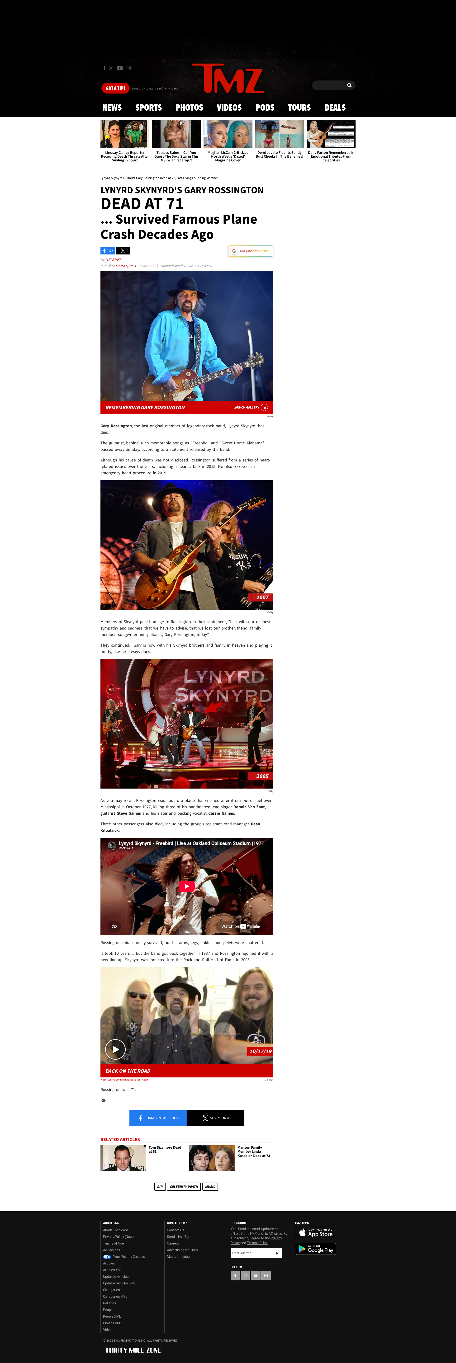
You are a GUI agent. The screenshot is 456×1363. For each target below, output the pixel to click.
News (112, 108)
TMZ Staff (113, 259)
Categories (111, 1290)
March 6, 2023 (126, 265)
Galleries (109, 1303)
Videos (229, 108)
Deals (335, 108)
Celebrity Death (184, 1186)
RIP (159, 1186)
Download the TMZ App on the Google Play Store (316, 1249)
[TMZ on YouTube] (256, 1275)
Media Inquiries (178, 1257)
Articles (109, 1263)
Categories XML (115, 1296)
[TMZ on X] (111, 68)
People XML (112, 1316)
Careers (173, 1243)
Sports (148, 108)
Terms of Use (113, 1243)
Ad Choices (111, 1250)
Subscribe (277, 1253)
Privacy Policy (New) (118, 1237)
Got (115, 88)
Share (161, 1117)
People (108, 1310)
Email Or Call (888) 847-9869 (155, 88)
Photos (189, 108)
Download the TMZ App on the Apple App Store (316, 1233)
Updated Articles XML (119, 1283)
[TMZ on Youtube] (120, 68)
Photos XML (112, 1323)
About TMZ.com (115, 1230)
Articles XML (112, 1270)
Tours (299, 108)
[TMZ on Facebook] (104, 68)
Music (210, 1186)
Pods (265, 108)
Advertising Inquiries (182, 1250)
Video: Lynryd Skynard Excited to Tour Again (124, 1079)
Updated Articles (116, 1276)
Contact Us (175, 1230)
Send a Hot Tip (178, 1237)
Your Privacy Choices (128, 1257)
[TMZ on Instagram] (129, 68)
